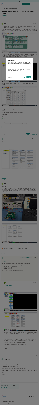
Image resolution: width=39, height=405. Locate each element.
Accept (29, 77)
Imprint (20, 73)
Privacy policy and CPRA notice (13, 73)
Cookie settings (11, 77)
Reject (25, 77)
